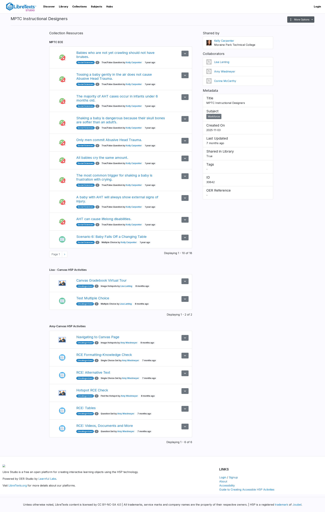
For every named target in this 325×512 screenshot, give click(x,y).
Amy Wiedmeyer (128, 342)
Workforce (214, 116)
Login (317, 6)
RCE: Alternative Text (93, 372)
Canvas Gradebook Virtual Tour (101, 280)
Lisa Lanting (126, 286)
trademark (281, 504)
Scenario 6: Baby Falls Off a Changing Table (111, 237)
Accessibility (227, 485)
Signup (233, 477)
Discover (49, 6)
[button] (300, 19)
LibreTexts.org (17, 485)
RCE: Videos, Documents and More (104, 426)
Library (63, 6)
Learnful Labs (47, 478)
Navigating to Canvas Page (97, 337)
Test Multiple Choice (92, 298)
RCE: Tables (86, 408)
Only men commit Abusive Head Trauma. (109, 140)
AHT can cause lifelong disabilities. (103, 219)
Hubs (109, 6)
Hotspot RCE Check (92, 390)
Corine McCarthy (225, 81)
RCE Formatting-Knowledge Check (104, 355)
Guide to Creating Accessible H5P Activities (246, 489)
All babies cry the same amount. (102, 158)
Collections (79, 6)
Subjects (96, 6)
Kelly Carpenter (134, 62)
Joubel (296, 504)
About (223, 481)
